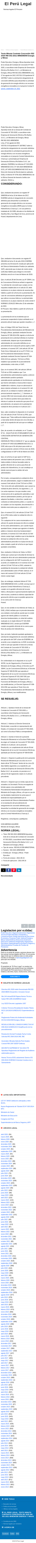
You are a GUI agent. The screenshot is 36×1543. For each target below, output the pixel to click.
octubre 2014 (5, 1436)
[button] (3, 870)
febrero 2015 (5, 1426)
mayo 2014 (5, 1448)
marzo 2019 (5, 1307)
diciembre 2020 (6, 1256)
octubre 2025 (5, 1149)
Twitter (12, 1533)
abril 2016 (4, 1392)
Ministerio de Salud (7, 1112)
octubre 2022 (5, 1212)
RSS (17, 1533)
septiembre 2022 (6, 1214)
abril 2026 (4, 1134)
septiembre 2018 (6, 1321)
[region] (18, 107)
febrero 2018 (5, 1338)
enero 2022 (5, 1234)
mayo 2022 (5, 1224)
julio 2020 (4, 1268)
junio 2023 (4, 1193)
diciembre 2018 (6, 1314)
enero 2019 (5, 1312)
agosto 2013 (5, 1470)
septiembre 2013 (6, 1467)
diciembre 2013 (6, 1460)
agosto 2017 (5, 1353)
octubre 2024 (5, 1166)
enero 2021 (5, 1253)
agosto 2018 (5, 1324)
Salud (7, 940)
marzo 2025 (5, 1154)
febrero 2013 (5, 1484)
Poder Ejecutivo (6, 933)
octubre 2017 (5, 1348)
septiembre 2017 (6, 1351)
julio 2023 (4, 1190)
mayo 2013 (5, 1477)
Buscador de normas (9, 1504)
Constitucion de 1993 (9, 1521)
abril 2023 (4, 1197)
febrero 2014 (5, 1455)
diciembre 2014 (6, 1431)
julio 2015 (4, 1414)
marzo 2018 (5, 1336)
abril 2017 (4, 1363)
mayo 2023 (5, 1195)
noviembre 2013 (6, 1462)
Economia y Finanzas (8, 938)
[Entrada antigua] (31, 926)
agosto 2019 (5, 1295)
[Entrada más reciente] (24, 926)
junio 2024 (4, 1176)
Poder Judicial (21, 938)
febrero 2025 (5, 1156)
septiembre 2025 (6, 1151)
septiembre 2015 (6, 1409)
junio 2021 (4, 1251)
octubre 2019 (5, 1290)
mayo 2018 (5, 1331)
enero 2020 (5, 1283)
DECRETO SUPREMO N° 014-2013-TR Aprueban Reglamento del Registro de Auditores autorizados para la (17, 1050)
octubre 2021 (5, 1241)
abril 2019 (4, 1304)
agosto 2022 (5, 1217)
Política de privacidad (9, 1506)
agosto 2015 (5, 1411)
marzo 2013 (5, 1482)
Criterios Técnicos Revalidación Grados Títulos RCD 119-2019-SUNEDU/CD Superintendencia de (17, 1010)
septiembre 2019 (6, 1292)
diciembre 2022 (6, 1207)
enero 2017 (5, 1370)
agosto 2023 (5, 1188)
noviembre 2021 (6, 1239)
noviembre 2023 (6, 1180)
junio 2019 (4, 1300)
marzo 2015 (5, 1424)
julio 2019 (4, 1297)
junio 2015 (4, 1416)
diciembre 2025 (6, 1144)
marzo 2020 (5, 1278)
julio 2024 (4, 1173)
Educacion (4, 941)
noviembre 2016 (6, 1375)
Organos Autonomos (19, 933)
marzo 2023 (5, 1200)
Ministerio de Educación (9, 1115)
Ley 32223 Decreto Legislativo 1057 (13, 1003)
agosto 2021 (5, 1246)
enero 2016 (5, 1399)
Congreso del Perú (7, 1119)
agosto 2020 (5, 1266)
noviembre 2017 (6, 1346)
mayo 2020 (5, 1273)
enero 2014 (5, 1458)
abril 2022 (4, 1227)
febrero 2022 (5, 1231)
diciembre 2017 (6, 1343)
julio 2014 (4, 1443)
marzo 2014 (5, 1453)
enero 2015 (5, 1428)
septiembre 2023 (6, 1185)
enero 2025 (5, 1159)
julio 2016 (4, 1385)
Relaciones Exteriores (23, 940)
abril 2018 (4, 1334)
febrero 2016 (5, 1397)
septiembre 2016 (6, 1380)
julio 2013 (4, 1472)
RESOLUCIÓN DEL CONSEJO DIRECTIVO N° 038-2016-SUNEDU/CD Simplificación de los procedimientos (17, 1027)
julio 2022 (4, 1219)
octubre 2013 (5, 1465)
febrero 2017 (5, 1368)
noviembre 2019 (6, 1287)
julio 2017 (4, 1355)
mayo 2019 (5, 1302)
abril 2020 (4, 1275)
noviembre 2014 (6, 1433)
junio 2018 (4, 1329)
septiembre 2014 (6, 1438)
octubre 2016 (5, 1377)
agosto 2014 (5, 1441)
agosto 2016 (5, 1382)
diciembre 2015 (6, 1402)
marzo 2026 (5, 1137)
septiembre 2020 (6, 1263)
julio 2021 (4, 1248)
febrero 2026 (5, 1139)
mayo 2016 (5, 1390)
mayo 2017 (5, 1360)
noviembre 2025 (6, 1146)
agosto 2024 (5, 1171)
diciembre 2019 (6, 1285)
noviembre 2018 (6, 1317)
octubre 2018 (5, 1319)
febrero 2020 (5, 1280)
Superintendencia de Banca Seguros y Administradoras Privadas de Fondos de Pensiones (18, 945)
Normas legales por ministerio (12, 1524)
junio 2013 (4, 1475)
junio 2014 (4, 1445)
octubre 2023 (5, 1183)
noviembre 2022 (6, 1210)
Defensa (13, 940)
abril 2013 (4, 1479)
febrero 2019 (5, 1309)
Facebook (5, 1533)
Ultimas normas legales (10, 1509)
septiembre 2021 (6, 1244)
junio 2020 (4, 1270)
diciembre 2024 (6, 1161)
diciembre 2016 (6, 1372)
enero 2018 (5, 1341)
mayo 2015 (5, 1419)
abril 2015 (4, 1421)
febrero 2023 (5, 1202)
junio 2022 (4, 1222)
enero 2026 (5, 1142)
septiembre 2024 (6, 1168)
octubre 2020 (5, 1261)
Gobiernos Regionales (16, 941)
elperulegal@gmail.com (24, 958)
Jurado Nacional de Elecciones (23, 936)
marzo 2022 (5, 1229)
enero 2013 (5, 1487)
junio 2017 (4, 1358)
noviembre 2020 (6, 1258)
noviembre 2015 (6, 1404)
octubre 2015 (5, 1407)
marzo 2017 (5, 1365)
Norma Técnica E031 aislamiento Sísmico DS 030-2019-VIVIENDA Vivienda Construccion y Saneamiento (17, 1060)
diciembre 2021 (6, 1236)
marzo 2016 (5, 1394)
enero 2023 (5, 1205)
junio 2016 (4, 1387)
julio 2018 (4, 1326)
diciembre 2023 (6, 1178)
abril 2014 (4, 1450)
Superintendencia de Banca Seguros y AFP (16, 1122)
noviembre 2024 (6, 1163)
